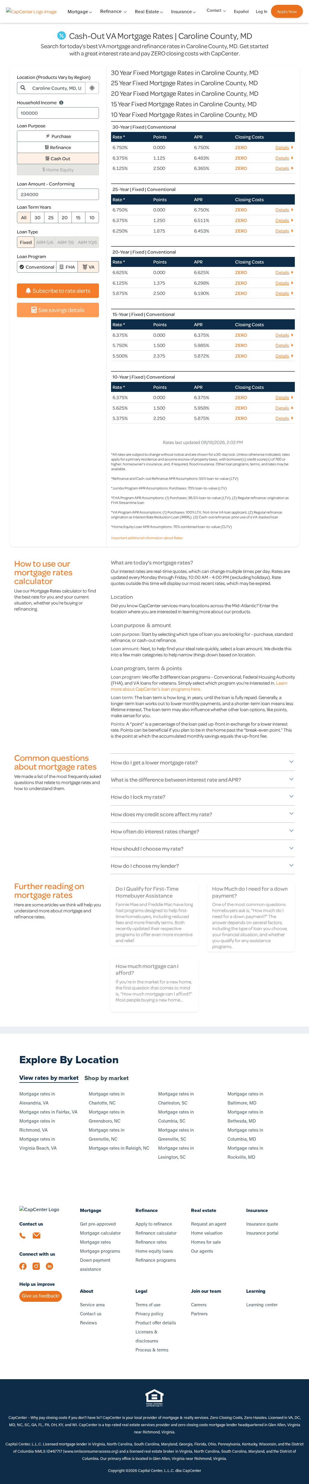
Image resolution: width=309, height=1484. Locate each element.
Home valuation (206, 1233)
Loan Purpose (31, 126)
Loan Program (31, 256)
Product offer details (155, 1323)
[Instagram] (39, 1269)
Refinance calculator (156, 1233)
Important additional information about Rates (147, 537)
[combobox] (57, 88)
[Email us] (39, 1239)
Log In (261, 11)
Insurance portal (262, 1233)
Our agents (202, 1251)
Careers (198, 1305)
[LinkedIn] (52, 1269)
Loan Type (27, 232)
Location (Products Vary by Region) (54, 77)
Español (241, 11)
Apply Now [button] (287, 11)
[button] (92, 88)
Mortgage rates (95, 1242)
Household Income (37, 102)
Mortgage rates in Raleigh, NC (119, 1148)
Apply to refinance (153, 1224)
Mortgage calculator (100, 1233)
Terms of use (148, 1305)
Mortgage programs (100, 1251)
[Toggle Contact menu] (224, 10)
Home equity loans (154, 1251)
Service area (92, 1305)
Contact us (90, 1314)
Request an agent (208, 1224)
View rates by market (48, 1077)
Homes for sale (206, 1242)
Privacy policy (149, 1314)
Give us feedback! (40, 1296)
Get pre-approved (98, 1224)
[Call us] (26, 1239)
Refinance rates (151, 1242)
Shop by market (106, 1078)
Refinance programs (155, 1260)
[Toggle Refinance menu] (125, 11)
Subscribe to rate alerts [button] (62, 290)
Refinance (111, 11)
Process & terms (151, 1350)
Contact (214, 10)
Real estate (203, 1210)
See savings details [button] (61, 310)
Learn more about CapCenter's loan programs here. (199, 686)
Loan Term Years (34, 207)
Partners (199, 1314)
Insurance (257, 1210)
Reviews (88, 1323)
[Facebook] (26, 1269)
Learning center (262, 1305)
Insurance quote (262, 1224)
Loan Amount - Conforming (46, 184)
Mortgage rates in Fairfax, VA (48, 1112)
